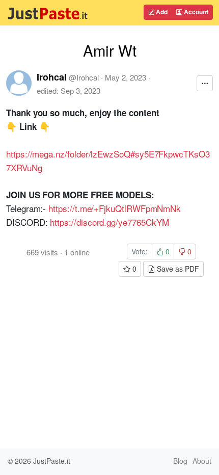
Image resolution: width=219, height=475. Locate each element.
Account (195, 11)
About (202, 461)
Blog (180, 461)
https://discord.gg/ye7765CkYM (109, 222)
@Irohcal (84, 77)
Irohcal (52, 77)
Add (161, 11)
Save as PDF (177, 268)
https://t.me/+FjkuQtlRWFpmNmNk (114, 208)
